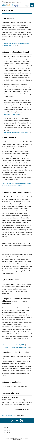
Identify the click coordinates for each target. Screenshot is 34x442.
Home (3, 415)
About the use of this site (10, 415)
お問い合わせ (7, 430)
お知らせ (6, 427)
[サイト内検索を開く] (27, 5)
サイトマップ (7, 432)
